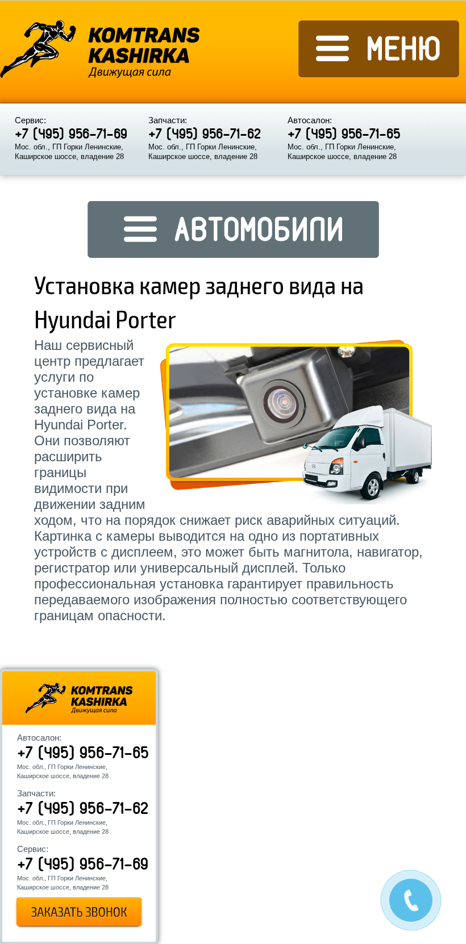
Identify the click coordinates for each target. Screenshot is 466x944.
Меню (379, 48)
